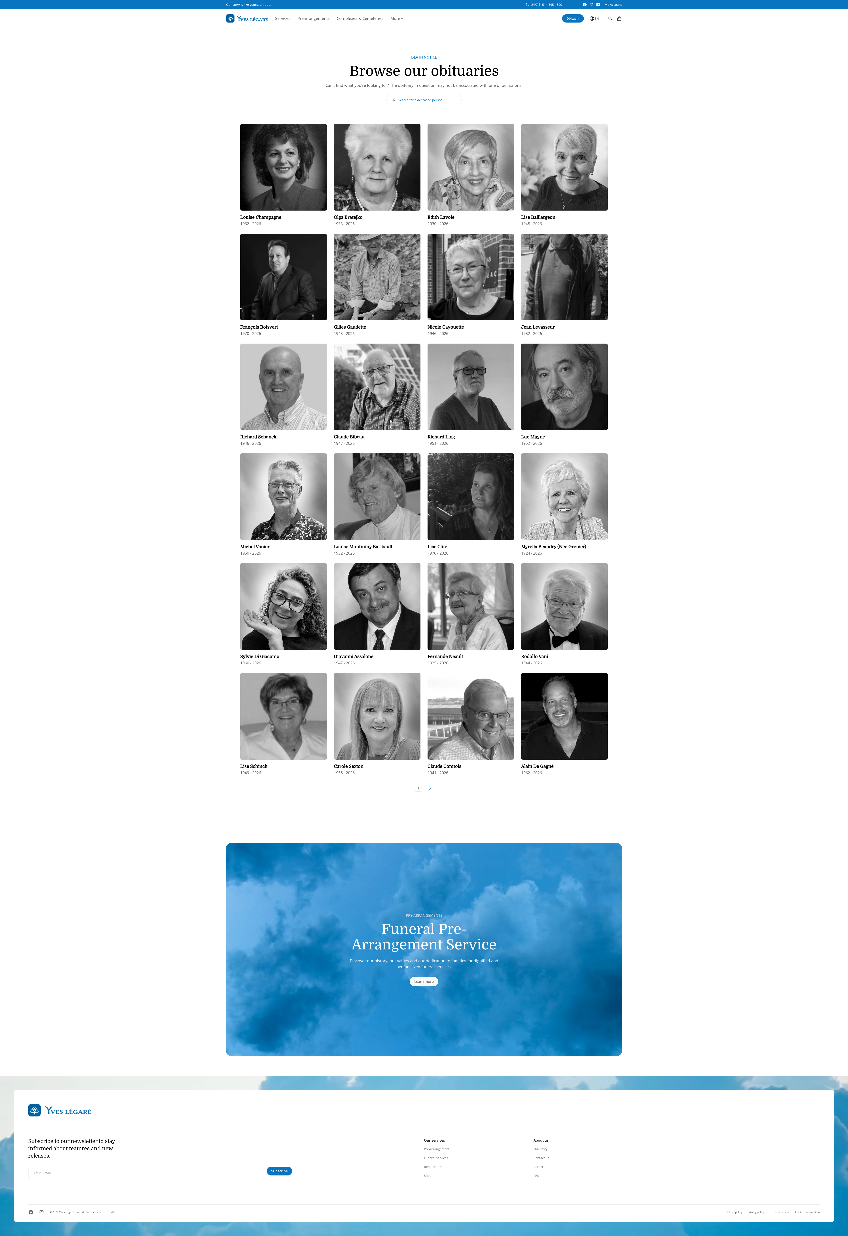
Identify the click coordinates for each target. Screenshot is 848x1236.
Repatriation (433, 1167)
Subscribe (279, 1171)
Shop (428, 1175)
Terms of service (779, 1212)
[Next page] (429, 788)
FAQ (536, 1175)
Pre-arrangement (436, 1149)
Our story (540, 1149)
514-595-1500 (552, 4)
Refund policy (734, 1212)
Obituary (572, 18)
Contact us (541, 1158)
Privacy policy (756, 1212)
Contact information (807, 1212)
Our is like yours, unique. (248, 4)
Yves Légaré (66, 1212)
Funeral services (436, 1158)
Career (538, 1167)
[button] (610, 18)
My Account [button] (613, 4)
